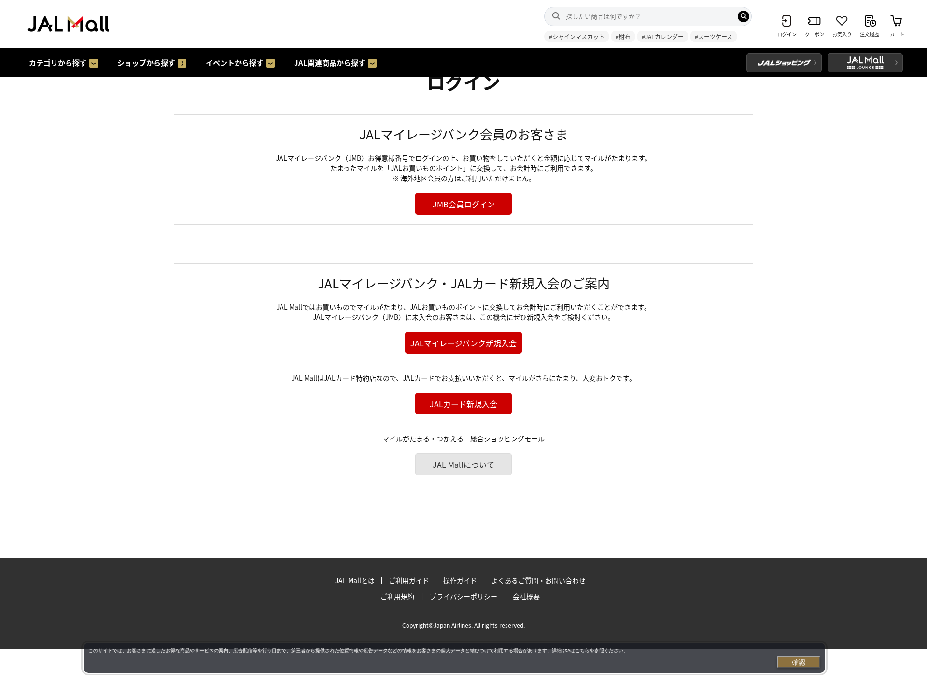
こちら (582, 650)
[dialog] (454, 658)
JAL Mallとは (355, 580)
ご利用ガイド (409, 580)
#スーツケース (713, 36)
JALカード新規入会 (463, 404)
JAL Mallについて (463, 464)
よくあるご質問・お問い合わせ (538, 580)
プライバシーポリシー (463, 596)
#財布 (623, 36)
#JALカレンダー (663, 36)
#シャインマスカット (576, 36)
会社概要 (526, 596)
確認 (798, 662)
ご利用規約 (397, 596)
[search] (743, 16)
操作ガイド (460, 580)
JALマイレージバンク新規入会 (463, 343)
